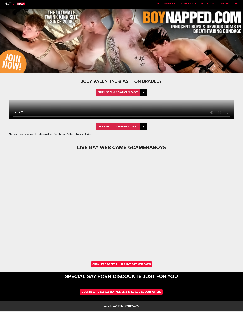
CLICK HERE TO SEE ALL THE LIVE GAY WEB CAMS (121, 264)
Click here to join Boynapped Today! (118, 92)
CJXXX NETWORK (187, 4)
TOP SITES (168, 4)
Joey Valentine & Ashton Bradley (121, 81)
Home (158, 3)
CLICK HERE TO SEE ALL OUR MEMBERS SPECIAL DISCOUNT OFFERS (121, 292)
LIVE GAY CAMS (207, 4)
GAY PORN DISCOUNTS (228, 4)
